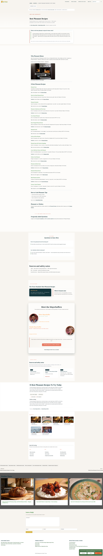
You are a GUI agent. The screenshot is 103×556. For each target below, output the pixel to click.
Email (45, 529)
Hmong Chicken (44, 140)
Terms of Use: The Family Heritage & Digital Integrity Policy (44, 542)
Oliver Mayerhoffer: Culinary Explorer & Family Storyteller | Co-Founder (12, 542)
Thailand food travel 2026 (49, 455)
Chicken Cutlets (44, 119)
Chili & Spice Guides (72, 547)
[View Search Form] (101, 2)
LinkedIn (40, 321)
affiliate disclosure (51, 9)
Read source (47, 376)
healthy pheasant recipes (20, 465)
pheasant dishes (44, 465)
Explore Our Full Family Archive (52, 344)
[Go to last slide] (2, 492)
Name (27, 529)
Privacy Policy (37, 543)
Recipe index (32, 455)
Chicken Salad (42, 133)
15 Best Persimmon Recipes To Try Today (7, 469)
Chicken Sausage (47, 126)
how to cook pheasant (28, 465)
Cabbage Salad (46, 154)
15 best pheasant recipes (4, 465)
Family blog (46, 452)
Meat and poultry (32, 452)
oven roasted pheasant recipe (37, 465)
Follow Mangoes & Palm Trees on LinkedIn (51, 349)
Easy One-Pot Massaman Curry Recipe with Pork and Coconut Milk (83, 501)
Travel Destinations (72, 542)
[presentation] (17, 489)
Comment (28, 517)
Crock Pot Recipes (45, 181)
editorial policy (38, 9)
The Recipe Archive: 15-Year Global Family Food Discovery (78, 546)
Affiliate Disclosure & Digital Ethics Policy (41, 546)
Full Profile (47, 321)
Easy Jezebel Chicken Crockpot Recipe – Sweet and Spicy (46, 501)
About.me (43, 321)
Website (62, 529)
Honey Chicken (46, 99)
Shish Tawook (45, 174)
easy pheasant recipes (12, 465)
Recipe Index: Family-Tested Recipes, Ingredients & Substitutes (11, 543)
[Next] (100, 492)
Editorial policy (62, 455)
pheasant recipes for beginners (53, 465)
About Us (89, 1)
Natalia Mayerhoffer (41, 25)
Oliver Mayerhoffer (34, 25)
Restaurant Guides (72, 543)
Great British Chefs (39, 200)
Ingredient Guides (72, 548)
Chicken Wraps (43, 92)
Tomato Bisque (44, 106)
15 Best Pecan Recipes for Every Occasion (95, 469)
